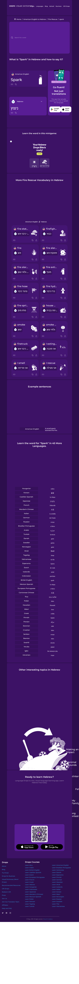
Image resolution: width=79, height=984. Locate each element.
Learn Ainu (29, 865)
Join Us (4, 898)
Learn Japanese (30, 892)
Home (18, 19)
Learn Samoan (30, 901)
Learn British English (32, 870)
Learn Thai (55, 904)
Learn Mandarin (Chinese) (34, 894)
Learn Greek (29, 882)
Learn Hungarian (31, 887)
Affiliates (5, 905)
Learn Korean (56, 892)
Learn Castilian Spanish (33, 872)
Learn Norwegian (58, 897)
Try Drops (5, 873)
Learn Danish (56, 872)
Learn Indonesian (31, 889)
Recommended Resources (11, 885)
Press (4, 895)
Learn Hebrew (30, 884)
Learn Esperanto (57, 875)
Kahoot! (51, 6)
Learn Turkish (29, 906)
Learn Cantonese (58, 870)
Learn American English (60, 865)
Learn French (29, 880)
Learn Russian (57, 899)
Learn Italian (56, 889)
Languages (39, 6)
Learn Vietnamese (58, 906)
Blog (46, 6)
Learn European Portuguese (35, 877)
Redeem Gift (6, 892)
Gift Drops (66, 6)
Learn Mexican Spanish (33, 897)
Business (59, 6)
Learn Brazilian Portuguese (61, 868)
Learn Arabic (29, 868)
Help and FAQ (7, 908)
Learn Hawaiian (57, 882)
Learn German (57, 880)
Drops (32, 6)
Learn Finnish (57, 877)
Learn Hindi (56, 884)
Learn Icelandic (57, 887)
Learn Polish (29, 899)
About (4, 866)
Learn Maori (56, 894)
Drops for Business (8, 876)
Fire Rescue (52, 19)
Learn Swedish (57, 901)
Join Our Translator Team (10, 902)
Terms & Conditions (48, 919)
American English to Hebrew (34, 19)
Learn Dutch (29, 875)
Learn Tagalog (30, 904)
